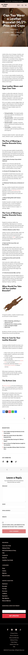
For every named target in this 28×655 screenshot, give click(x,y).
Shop (3, 568)
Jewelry (4, 570)
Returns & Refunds (14, 637)
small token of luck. (16, 190)
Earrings (4, 588)
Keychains (5, 596)
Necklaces (5, 583)
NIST (14, 237)
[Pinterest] (7, 462)
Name (4, 504)
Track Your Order (6, 545)
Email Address (6, 510)
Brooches (4, 591)
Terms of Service (14, 635)
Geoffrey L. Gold (8, 32)
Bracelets (4, 586)
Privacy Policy (14, 633)
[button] (18, 5)
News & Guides (15, 35)
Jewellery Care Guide (7, 560)
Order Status (14, 642)
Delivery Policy (6, 548)
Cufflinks (4, 593)
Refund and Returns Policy (9, 550)
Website (4, 516)
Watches (4, 573)
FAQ (3, 553)
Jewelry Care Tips (14, 644)
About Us (4, 557)
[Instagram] (12, 462)
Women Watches (6, 600)
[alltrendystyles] (16, 462)
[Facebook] (3, 462)
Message (5, 486)
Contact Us (5, 555)
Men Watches (5, 598)
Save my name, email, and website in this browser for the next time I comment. (13, 525)
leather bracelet (6, 385)
